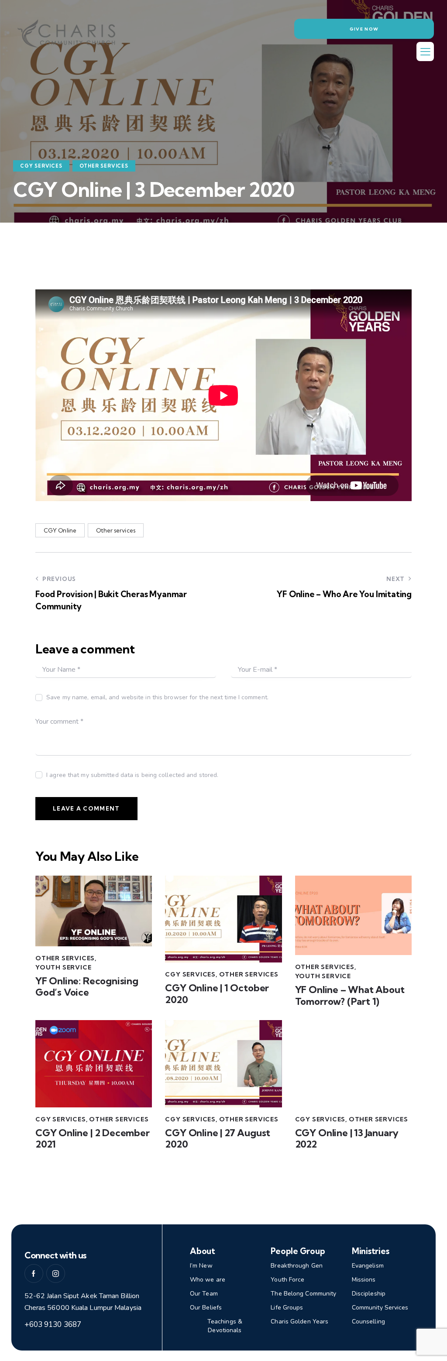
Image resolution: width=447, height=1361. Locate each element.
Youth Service (63, 967)
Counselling (368, 1321)
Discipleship (368, 1293)
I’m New (201, 1265)
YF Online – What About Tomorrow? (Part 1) (350, 995)
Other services (115, 530)
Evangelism (368, 1265)
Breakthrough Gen (297, 1265)
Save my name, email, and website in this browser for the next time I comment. (157, 697)
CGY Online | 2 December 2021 (92, 1138)
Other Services (103, 166)
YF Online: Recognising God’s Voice (86, 986)
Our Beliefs (206, 1307)
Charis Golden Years (299, 1321)
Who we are (207, 1279)
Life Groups (287, 1307)
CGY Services (41, 166)
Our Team (204, 1293)
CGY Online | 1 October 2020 (217, 993)
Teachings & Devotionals (224, 1325)
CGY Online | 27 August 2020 (217, 1138)
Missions (364, 1279)
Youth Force (287, 1279)
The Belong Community (303, 1293)
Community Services (380, 1307)
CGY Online (60, 530)
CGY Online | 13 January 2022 (347, 1138)
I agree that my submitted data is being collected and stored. (132, 775)
